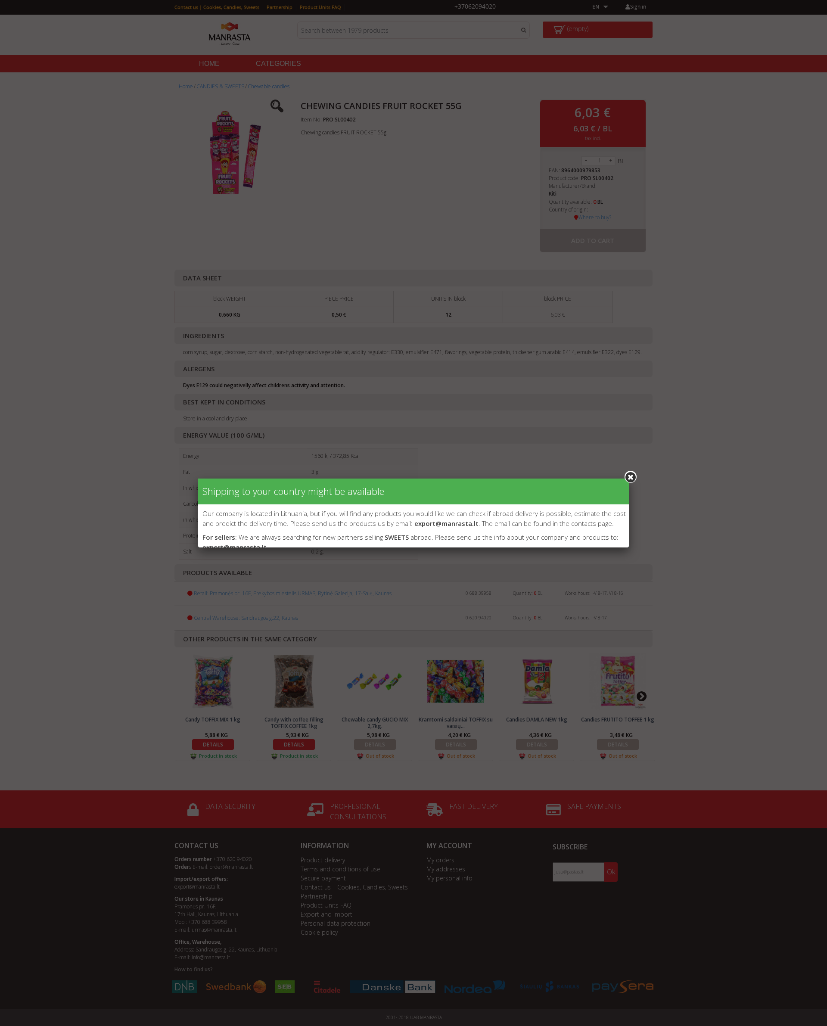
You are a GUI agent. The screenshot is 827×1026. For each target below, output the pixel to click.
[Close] (631, 477)
